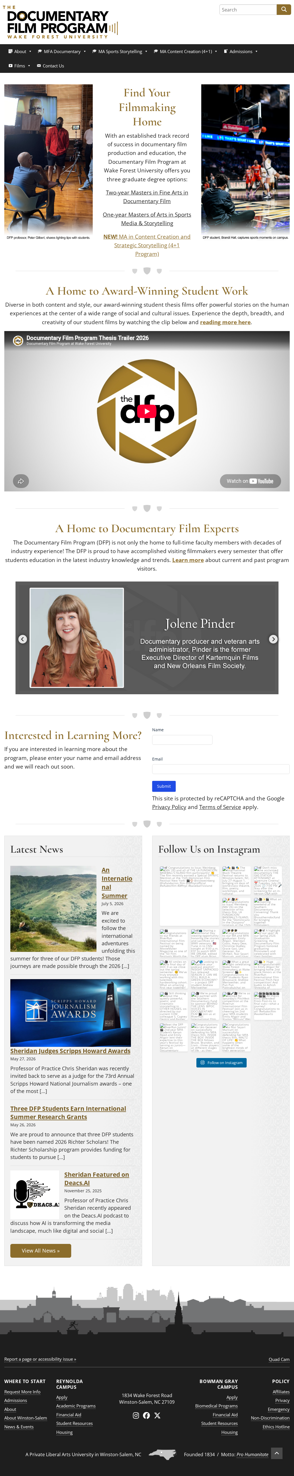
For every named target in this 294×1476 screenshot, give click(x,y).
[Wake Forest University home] (147, 1383)
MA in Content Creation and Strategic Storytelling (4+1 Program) (147, 245)
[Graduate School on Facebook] (146, 1415)
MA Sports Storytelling (120, 51)
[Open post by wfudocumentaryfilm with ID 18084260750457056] (268, 974)
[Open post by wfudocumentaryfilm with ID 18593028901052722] (205, 974)
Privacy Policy (169, 807)
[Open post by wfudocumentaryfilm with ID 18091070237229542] (174, 1006)
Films (19, 66)
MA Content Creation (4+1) (186, 51)
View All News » (41, 1250)
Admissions (241, 51)
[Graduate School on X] (157, 1415)
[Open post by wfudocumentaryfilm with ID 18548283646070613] (236, 1037)
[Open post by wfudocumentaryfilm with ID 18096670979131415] (236, 943)
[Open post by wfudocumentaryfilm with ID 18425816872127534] (268, 943)
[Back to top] (277, 1453)
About (20, 51)
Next (272, 638)
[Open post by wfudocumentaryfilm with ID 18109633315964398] (268, 880)
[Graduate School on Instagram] (136, 1415)
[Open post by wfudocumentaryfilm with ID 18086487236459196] (236, 1006)
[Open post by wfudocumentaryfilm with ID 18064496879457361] (205, 943)
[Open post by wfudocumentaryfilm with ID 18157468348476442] (236, 912)
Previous (21, 638)
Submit (164, 786)
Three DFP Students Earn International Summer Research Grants (68, 1112)
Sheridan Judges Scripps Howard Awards (70, 1051)
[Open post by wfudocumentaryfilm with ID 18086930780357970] (268, 1006)
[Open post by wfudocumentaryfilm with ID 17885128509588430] (268, 912)
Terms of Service (220, 807)
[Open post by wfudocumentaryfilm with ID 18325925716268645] (174, 974)
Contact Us (53, 66)
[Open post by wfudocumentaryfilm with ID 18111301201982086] (236, 880)
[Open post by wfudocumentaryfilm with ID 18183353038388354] (174, 943)
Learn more (188, 560)
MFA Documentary (62, 51)
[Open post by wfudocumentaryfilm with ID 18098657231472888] (174, 1037)
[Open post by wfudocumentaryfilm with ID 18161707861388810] (205, 1006)
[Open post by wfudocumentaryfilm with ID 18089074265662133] (189, 896)
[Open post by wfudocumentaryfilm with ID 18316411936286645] (236, 974)
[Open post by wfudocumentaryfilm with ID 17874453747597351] (205, 1037)
